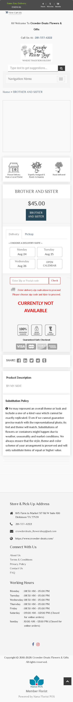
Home (6, 92)
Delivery (14, 234)
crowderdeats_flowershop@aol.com (35, 531)
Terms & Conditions (21, 559)
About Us (15, 555)
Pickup (29, 234)
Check (54, 280)
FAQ (12, 572)
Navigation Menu (20, 79)
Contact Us (16, 568)
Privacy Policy (18, 563)
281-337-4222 (43, 37)
